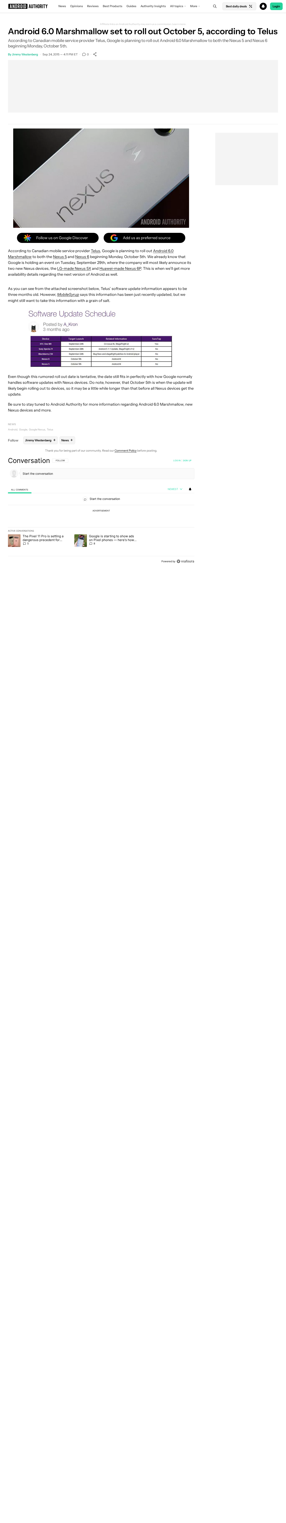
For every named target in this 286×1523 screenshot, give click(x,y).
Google (23, 429)
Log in (177, 460)
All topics (176, 6)
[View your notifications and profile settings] (190, 489)
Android (12, 429)
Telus (95, 251)
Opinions (76, 6)
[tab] (19, 489)
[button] (143, 6)
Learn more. (179, 24)
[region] (101, 510)
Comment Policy (126, 450)
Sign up (187, 460)
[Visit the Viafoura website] (185, 561)
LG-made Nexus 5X (74, 268)
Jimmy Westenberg (25, 54)
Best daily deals (236, 6)
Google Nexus (37, 429)
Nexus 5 (60, 256)
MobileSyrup (68, 294)
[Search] (215, 6)
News (62, 6)
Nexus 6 (82, 256)
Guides (131, 6)
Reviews (93, 6)
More (193, 6)
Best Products (112, 6)
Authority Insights (153, 6)
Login (276, 6)
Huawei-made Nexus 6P (120, 268)
